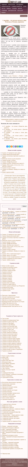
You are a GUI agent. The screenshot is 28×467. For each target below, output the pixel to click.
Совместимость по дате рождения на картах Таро (13, 225)
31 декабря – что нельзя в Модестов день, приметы (15, 127)
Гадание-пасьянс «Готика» (9, 242)
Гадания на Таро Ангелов (8, 331)
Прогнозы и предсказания (8, 295)
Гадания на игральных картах (9, 267)
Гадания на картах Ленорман (9, 335)
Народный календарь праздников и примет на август (14, 440)
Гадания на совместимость (9, 284)
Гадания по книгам (7, 275)
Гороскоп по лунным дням (9, 396)
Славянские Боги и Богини (9, 404)
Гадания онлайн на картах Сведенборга (12, 349)
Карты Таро (5, 357)
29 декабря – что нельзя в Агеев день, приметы (15, 133)
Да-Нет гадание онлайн (8, 220)
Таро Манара (5, 359)
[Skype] (22, 146)
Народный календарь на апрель (10, 431)
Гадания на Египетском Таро (9, 326)
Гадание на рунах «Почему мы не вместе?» (13, 163)
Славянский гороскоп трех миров (10, 418)
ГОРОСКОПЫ (11, 4)
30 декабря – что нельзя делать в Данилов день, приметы (15, 130)
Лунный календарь (7, 391)
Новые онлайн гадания (8, 266)
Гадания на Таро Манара (8, 324)
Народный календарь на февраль (10, 427)
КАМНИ (3, 12)
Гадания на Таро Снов (8, 329)
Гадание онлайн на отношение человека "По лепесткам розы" (13, 227)
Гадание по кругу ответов (8, 249)
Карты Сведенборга (7, 376)
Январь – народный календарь (10, 426)
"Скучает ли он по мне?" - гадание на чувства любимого (14, 217)
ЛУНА (24, 6)
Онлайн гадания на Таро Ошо (10, 328)
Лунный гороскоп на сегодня (9, 390)
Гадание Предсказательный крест (10, 236)
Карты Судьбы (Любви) (8, 356)
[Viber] (16, 146)
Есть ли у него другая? (13, 189)
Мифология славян (7, 406)
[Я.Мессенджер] (9, 146)
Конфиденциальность (17, 465)
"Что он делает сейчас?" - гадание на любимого (14, 211)
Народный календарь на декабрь (10, 447)
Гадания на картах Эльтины (9, 337)
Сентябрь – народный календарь (10, 442)
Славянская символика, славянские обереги (13, 409)
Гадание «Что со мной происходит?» (11, 253)
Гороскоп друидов (6, 385)
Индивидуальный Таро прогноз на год (12, 306)
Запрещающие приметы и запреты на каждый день (14, 119)
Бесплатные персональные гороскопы (12, 382)
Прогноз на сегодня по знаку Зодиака (11, 300)
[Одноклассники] (11, 146)
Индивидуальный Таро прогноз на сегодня (13, 301)
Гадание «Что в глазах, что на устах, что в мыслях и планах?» (13, 247)
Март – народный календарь (9, 429)
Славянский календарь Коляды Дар (11, 412)
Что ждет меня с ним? (16, 190)
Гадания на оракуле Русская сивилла (11, 344)
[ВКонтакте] (7, 146)
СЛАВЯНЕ (4, 10)
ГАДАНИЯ (4, 4)
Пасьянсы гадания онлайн (9, 270)
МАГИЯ (20, 8)
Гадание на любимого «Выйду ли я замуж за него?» (13, 251)
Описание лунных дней (8, 394)
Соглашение (9, 465)
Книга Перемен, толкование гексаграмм (12, 374)
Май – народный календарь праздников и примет (12, 433)
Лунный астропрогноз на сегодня (10, 297)
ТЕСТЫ (3, 8)
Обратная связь (6, 453)
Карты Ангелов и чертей (8, 369)
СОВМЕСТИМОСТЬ (16, 6)
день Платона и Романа (16, 76)
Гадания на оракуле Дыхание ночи (11, 341)
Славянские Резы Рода (8, 372)
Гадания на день (6, 290)
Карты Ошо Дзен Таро (8, 360)
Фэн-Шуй (20, 10)
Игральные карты (6, 362)
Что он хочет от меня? (8, 187)
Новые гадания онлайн (8, 172)
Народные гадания (7, 278)
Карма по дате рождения (19, 179)
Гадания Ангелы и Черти (8, 269)
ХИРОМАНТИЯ (12, 10)
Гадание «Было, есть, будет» (9, 255)
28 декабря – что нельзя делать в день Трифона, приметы (15, 136)
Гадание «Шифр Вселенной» (9, 243)
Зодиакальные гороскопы (8, 384)
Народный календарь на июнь (10, 435)
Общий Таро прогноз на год (9, 303)
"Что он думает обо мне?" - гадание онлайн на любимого (14, 214)
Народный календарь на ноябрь (10, 445)
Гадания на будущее (7, 281)
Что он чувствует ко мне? (18, 185)
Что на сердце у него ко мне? (16, 192)
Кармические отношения (10, 180)
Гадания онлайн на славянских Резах (11, 421)
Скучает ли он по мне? (15, 184)
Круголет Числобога (7, 413)
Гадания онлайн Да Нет (8, 289)
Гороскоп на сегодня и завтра (9, 387)
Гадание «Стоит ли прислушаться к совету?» (13, 257)
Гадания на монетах (7, 272)
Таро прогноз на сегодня (8, 298)
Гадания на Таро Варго (8, 323)
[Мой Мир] (20, 146)
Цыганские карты (6, 365)
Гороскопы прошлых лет (8, 399)
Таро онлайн (5, 318)
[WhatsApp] (18, 146)
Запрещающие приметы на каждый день (12, 448)
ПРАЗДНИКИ (19, 4)
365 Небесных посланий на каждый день (14, 181)
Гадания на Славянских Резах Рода (11, 347)
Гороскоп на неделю (7, 388)
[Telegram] (13, 146)
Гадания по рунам (6, 273)
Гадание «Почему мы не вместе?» (10, 245)
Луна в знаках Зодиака (8, 397)
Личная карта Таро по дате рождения (11, 221)
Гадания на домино (7, 351)
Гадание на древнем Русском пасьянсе (12, 258)
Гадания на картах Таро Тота (9, 321)
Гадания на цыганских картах (9, 334)
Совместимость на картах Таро (12, 177)
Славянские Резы (6, 419)
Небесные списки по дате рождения (11, 240)
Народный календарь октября (9, 444)
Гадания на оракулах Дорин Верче (11, 340)
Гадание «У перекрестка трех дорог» (11, 234)
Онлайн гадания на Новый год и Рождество (13, 286)
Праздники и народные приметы (14, 121)
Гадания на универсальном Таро (10, 320)
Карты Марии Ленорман (8, 363)
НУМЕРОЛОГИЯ (5, 6)
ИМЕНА (9, 8)
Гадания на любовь (7, 279)
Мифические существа (8, 407)
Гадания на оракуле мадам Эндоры (11, 338)
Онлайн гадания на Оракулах (9, 332)
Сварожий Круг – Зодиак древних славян (12, 415)
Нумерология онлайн (7, 287)
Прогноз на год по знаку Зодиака (10, 304)
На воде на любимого (14, 195)
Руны (3, 371)
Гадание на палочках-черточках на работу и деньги (13, 238)
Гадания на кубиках (7, 276)
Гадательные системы (7, 377)
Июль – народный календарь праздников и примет (13, 437)
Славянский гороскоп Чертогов (10, 416)
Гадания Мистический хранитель (10, 346)
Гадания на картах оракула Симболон (11, 343)
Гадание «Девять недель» (8, 260)
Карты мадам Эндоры (7, 366)
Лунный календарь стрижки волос (11, 393)
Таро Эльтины (6, 368)
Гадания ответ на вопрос (8, 282)
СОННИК (14, 8)
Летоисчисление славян (8, 410)
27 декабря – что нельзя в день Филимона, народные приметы (15, 139)
